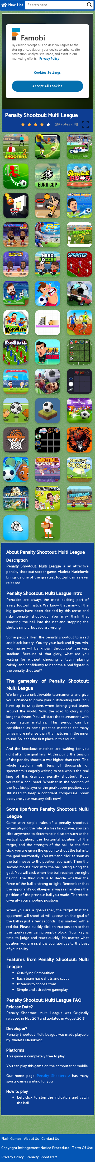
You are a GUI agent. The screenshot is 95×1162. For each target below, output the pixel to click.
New (12, 5)
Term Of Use (82, 1148)
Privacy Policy (12, 1157)
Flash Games (11, 1139)
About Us (31, 1139)
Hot (20, 5)
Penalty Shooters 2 (53, 1076)
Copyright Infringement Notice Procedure (35, 1148)
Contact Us (50, 1139)
